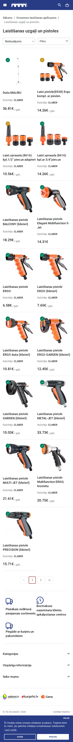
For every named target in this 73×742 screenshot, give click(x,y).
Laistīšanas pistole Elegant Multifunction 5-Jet (53, 223)
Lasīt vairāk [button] (11, 729)
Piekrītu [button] (53, 737)
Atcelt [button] (66, 718)
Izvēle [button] (20, 737)
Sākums (7, 17)
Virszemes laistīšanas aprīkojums (36, 17)
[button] (5, 5)
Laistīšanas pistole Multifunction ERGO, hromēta (50, 482)
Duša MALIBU (12, 92)
